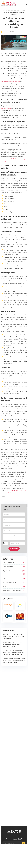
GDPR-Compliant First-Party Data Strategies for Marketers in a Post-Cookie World (13, 636)
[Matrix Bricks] (8, 4)
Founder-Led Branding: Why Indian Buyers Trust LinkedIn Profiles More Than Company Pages (14, 660)
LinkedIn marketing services (10, 81)
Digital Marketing (13, 10)
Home (5, 10)
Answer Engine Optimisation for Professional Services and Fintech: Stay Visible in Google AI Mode (13, 652)
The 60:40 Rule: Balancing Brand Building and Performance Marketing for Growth (13, 644)
